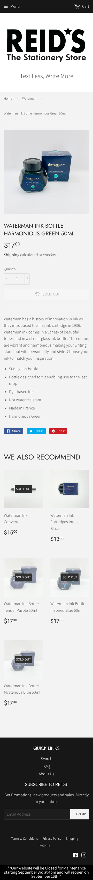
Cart (85, 6)
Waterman (29, 98)
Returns (45, 845)
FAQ (46, 766)
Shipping (11, 254)
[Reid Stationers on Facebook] (75, 855)
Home (8, 98)
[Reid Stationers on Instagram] (84, 855)
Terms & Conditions (24, 838)
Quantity (10, 268)
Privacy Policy (51, 838)
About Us (46, 774)
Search (46, 758)
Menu (15, 6)
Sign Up (80, 814)
